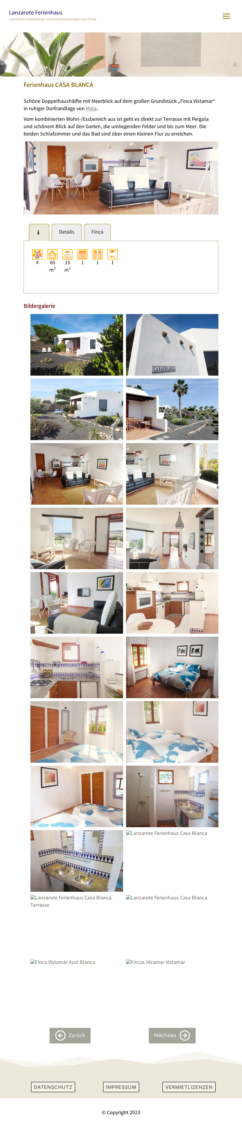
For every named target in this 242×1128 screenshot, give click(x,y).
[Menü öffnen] (226, 16)
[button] (76, 345)
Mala (91, 109)
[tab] (39, 232)
